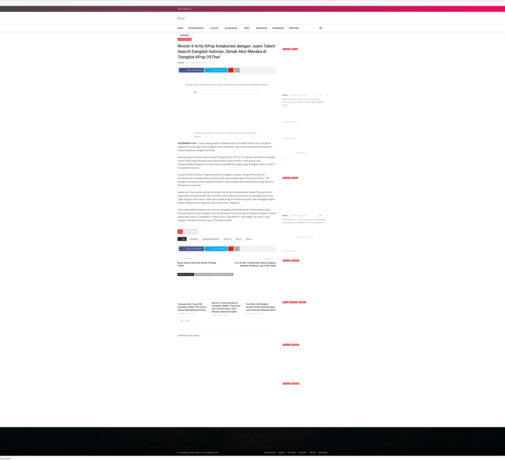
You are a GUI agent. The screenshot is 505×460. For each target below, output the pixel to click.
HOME (180, 28)
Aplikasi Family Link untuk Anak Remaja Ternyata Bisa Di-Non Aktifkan (310, 231)
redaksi (181, 63)
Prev (182, 321)
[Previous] (284, 158)
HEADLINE (181, 39)
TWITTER (312, 452)
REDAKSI (282, 452)
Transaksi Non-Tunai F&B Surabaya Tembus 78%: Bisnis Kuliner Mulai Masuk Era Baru (219, 3)
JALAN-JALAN (231, 28)
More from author (204, 274)
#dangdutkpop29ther (210, 239)
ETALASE (214, 28)
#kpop (248, 239)
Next (188, 321)
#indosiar (227, 239)
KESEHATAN (261, 28)
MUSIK (189, 39)
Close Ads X (5, 458)
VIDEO (246, 28)
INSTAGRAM (323, 452)
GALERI (285, 302)
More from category (223, 274)
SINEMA (294, 178)
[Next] (289, 158)
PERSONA (184, 35)
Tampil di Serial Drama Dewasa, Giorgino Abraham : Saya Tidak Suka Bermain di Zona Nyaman (303, 415)
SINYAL (294, 49)
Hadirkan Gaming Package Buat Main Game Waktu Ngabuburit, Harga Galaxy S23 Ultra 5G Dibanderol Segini (304, 131)
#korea (239, 239)
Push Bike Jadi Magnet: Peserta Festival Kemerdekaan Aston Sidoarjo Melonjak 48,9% (261, 307)
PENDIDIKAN (278, 28)
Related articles (186, 274)
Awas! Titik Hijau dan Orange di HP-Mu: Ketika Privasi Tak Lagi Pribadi (310, 147)
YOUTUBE (291, 452)
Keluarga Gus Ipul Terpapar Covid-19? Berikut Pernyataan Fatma (310, 245)
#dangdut (194, 239)
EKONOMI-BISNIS (196, 28)
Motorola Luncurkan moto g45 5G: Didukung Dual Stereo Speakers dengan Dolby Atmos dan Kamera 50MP (310, 115)
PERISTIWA (294, 28)
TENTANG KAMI (270, 452)
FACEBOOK (302, 452)
